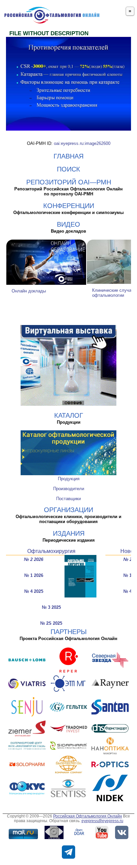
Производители (68, 488)
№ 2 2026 (33, 559)
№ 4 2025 (33, 591)
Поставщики (68, 498)
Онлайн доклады (29, 290)
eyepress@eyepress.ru (102, 820)
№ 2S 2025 (51, 623)
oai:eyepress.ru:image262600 (82, 143)
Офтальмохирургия (51, 551)
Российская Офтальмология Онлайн (87, 816)
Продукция (68, 478)
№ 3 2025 (51, 607)
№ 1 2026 (33, 575)
